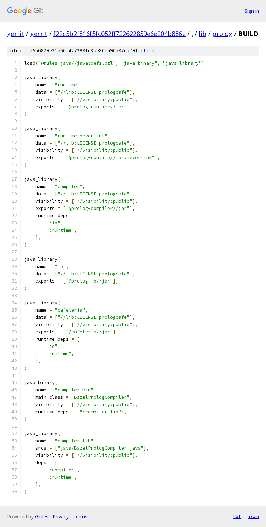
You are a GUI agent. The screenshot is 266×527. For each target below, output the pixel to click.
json (253, 516)
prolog (222, 33)
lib (202, 33)
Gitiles (41, 516)
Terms (80, 516)
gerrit (15, 33)
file (148, 51)
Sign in (252, 11)
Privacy (61, 516)
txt (237, 516)
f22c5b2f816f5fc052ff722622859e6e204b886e (119, 33)
